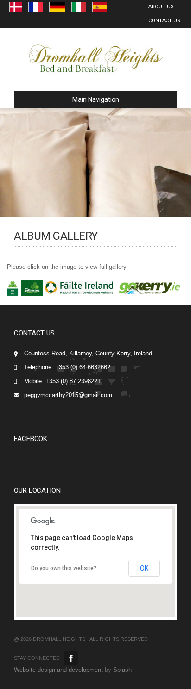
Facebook (71, 658)
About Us (161, 7)
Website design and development (58, 669)
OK (144, 568)
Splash (122, 669)
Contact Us (164, 21)
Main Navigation (95, 99)
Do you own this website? (63, 568)
